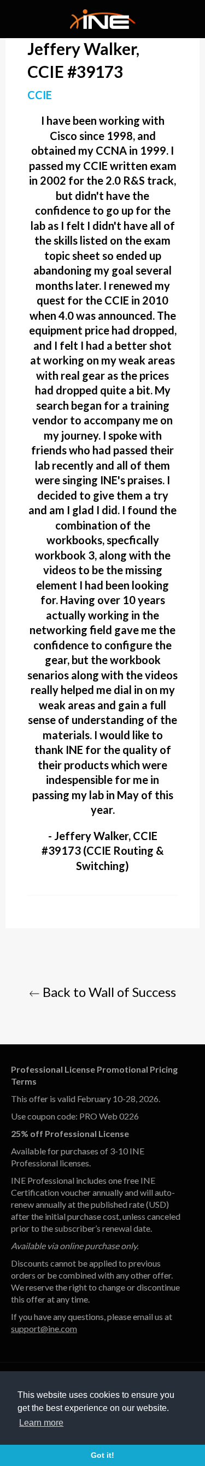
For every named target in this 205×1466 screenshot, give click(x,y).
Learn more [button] (41, 1422)
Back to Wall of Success (108, 992)
